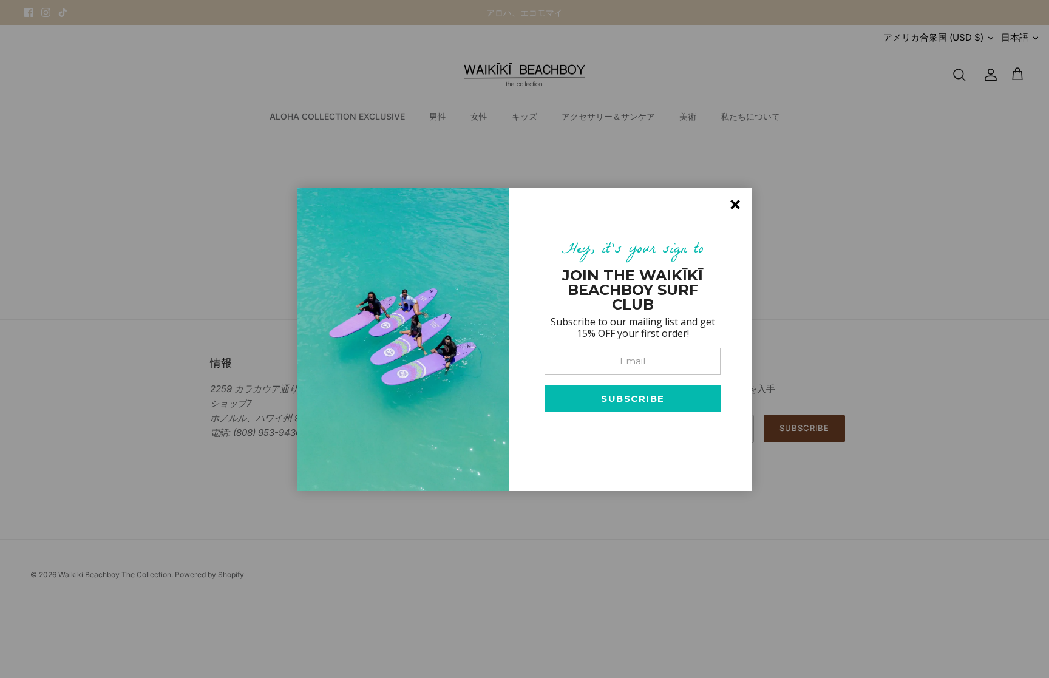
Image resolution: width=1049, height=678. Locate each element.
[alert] (524, 339)
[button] (633, 398)
